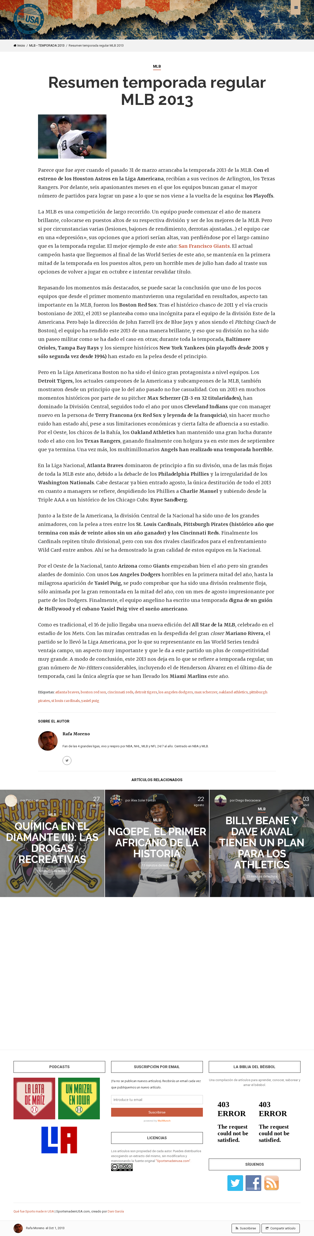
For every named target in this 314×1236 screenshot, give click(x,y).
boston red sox (93, 692)
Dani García (116, 1211)
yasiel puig (90, 701)
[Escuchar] (34, 1098)
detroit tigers (146, 692)
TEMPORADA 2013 (51, 45)
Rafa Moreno (35, 1228)
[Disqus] (157, 970)
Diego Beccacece (248, 800)
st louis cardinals (65, 701)
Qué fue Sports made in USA (33, 1211)
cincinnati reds (120, 692)
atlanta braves (67, 692)
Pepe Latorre (35, 800)
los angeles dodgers (175, 692)
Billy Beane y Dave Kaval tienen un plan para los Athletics (261, 843)
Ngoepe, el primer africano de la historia (157, 843)
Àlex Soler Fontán (143, 800)
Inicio (21, 45)
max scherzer (205, 692)
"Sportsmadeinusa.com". (173, 1161)
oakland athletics (233, 692)
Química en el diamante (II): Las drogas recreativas (52, 842)
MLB (32, 45)
